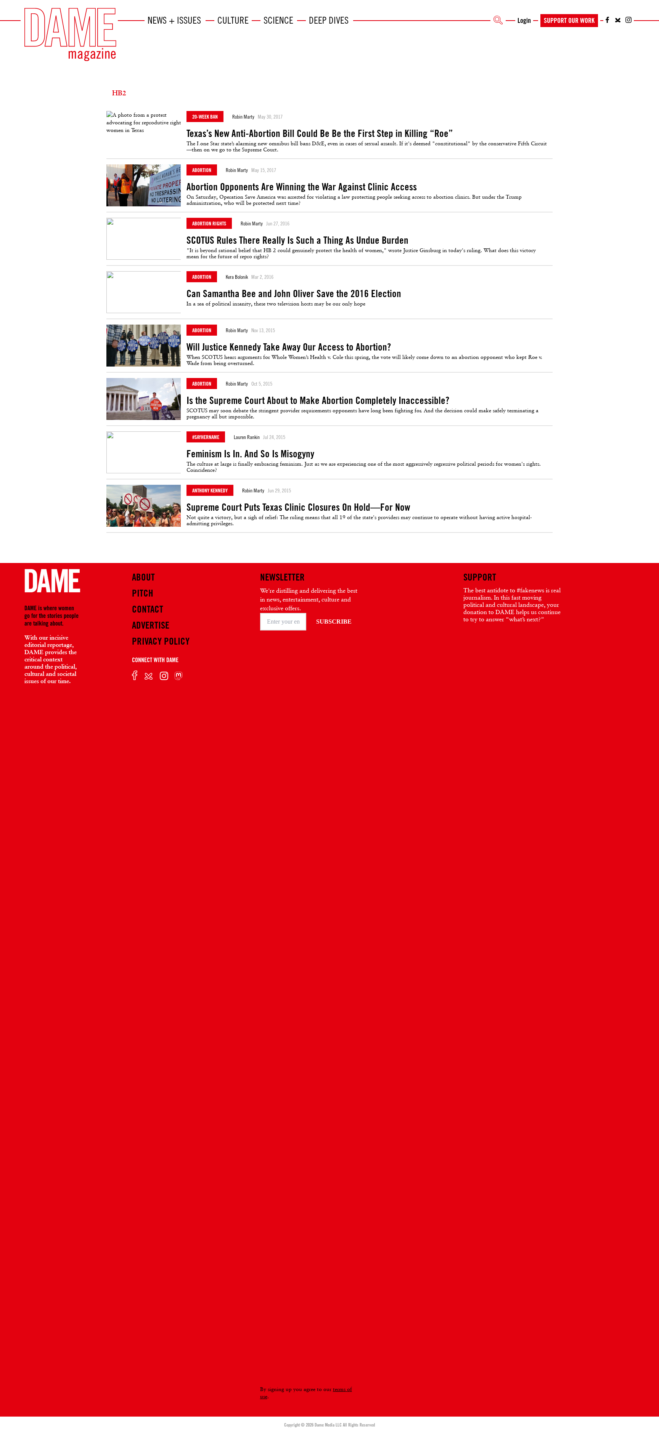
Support (479, 577)
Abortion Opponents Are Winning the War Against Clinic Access (301, 187)
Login (524, 20)
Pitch (142, 593)
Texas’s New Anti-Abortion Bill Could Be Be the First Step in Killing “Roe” (319, 133)
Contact (147, 609)
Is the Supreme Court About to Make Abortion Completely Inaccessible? (317, 400)
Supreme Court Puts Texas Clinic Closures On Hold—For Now (298, 507)
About (143, 577)
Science (278, 20)
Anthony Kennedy (210, 490)
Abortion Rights (209, 223)
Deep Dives (329, 20)
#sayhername (205, 437)
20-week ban (205, 116)
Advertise (150, 625)
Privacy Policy (161, 641)
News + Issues (174, 20)
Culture (233, 20)
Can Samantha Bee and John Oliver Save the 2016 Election (293, 294)
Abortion (201, 170)
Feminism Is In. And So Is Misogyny (250, 454)
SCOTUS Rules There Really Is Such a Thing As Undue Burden (297, 240)
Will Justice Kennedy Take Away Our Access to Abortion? (288, 347)
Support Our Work (569, 20)
